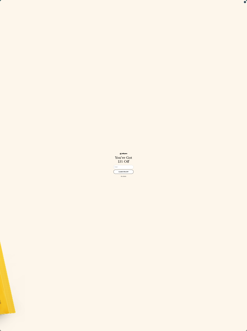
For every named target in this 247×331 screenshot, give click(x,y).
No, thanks (123, 176)
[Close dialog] (245, 2)
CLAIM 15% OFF (123, 172)
